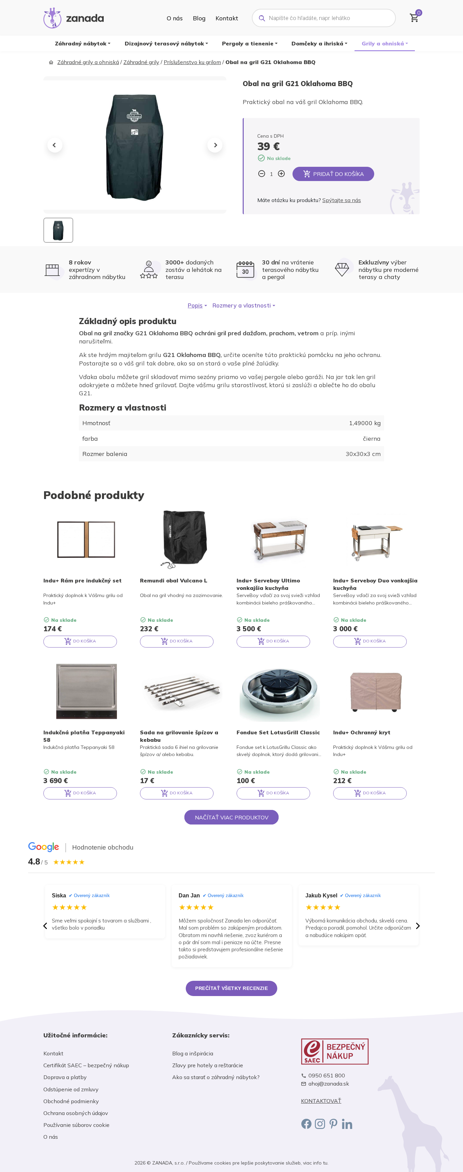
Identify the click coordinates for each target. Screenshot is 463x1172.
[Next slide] (214, 145)
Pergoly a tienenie (248, 43)
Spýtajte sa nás (341, 200)
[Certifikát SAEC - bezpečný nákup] (360, 1051)
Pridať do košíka (338, 174)
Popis (195, 305)
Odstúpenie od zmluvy (71, 1089)
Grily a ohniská (383, 43)
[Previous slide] (54, 145)
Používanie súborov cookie (76, 1124)
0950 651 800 (326, 1075)
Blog (199, 18)
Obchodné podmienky (71, 1101)
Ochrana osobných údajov (75, 1113)
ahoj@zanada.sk (328, 1083)
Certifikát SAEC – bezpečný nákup (86, 1065)
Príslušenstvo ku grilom (192, 62)
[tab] (197, 305)
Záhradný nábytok (80, 43)
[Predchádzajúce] (45, 926)
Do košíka (84, 640)
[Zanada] (73, 17)
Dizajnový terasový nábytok (164, 43)
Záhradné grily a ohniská (88, 62)
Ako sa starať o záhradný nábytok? (216, 1077)
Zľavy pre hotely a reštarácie (207, 1065)
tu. (325, 1163)
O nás (175, 18)
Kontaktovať (321, 1101)
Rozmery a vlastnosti (242, 305)
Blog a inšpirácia (192, 1053)
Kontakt (227, 18)
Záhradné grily (141, 62)
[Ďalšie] (418, 926)
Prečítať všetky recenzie (231, 988)
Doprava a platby (65, 1077)
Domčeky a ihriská (317, 43)
